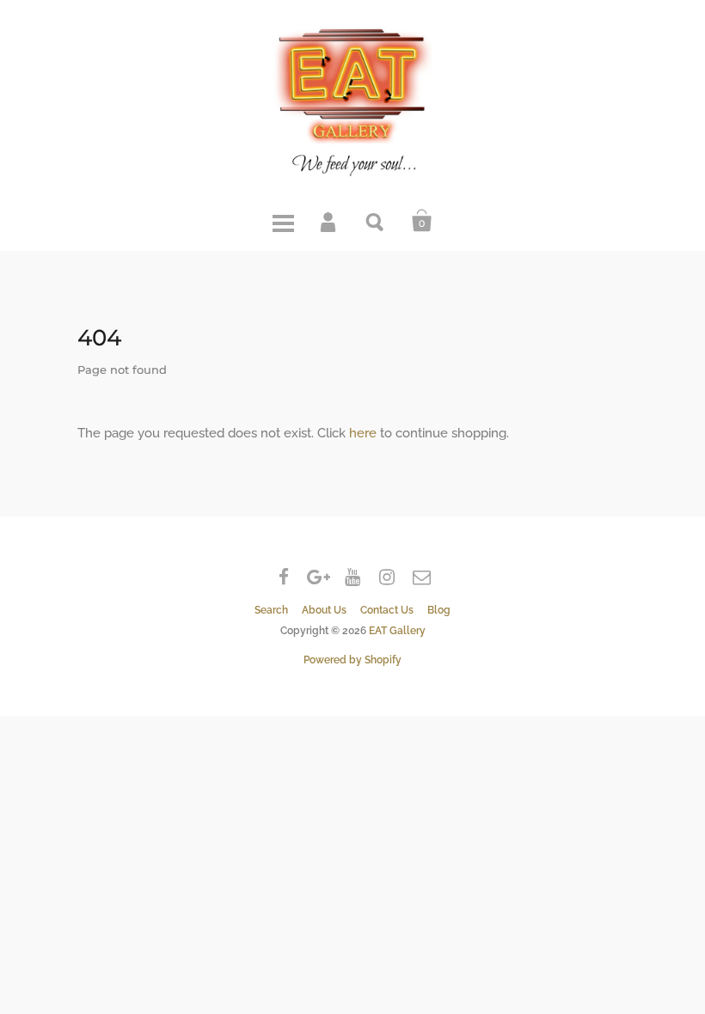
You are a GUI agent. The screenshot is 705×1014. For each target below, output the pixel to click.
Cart (422, 220)
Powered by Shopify (352, 660)
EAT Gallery (397, 631)
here (363, 433)
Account (329, 220)
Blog (439, 610)
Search (375, 220)
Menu (282, 220)
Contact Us (387, 610)
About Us (324, 610)
